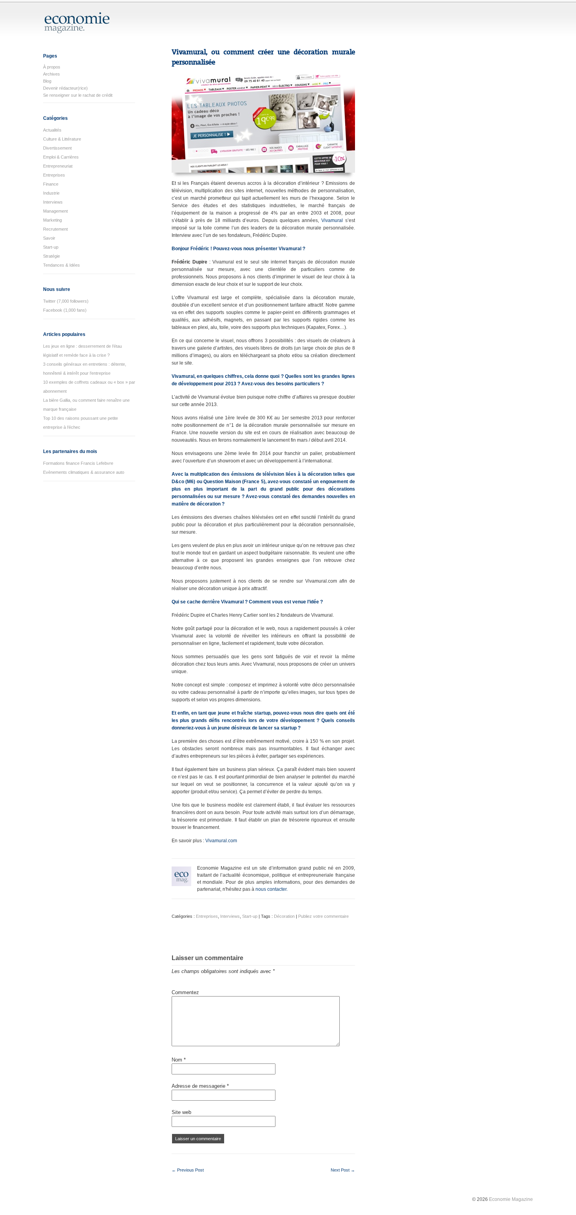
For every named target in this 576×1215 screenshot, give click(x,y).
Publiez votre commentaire (323, 916)
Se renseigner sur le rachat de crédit (77, 95)
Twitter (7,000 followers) (66, 301)
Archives (51, 74)
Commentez (185, 992)
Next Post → (343, 1170)
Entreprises (54, 175)
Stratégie (51, 256)
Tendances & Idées (61, 265)
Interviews (53, 202)
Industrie (51, 193)
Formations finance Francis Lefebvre (78, 463)
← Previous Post (188, 1170)
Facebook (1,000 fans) (65, 310)
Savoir (49, 238)
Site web (181, 1112)
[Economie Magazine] (77, 29)
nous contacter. (271, 889)
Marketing (52, 220)
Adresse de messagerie (200, 1086)
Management (55, 211)
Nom (179, 1060)
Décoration (284, 916)
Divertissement (57, 148)
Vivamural (332, 220)
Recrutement (55, 229)
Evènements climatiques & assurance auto (83, 472)
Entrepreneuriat (57, 166)
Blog (47, 81)
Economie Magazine (511, 1199)
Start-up (50, 247)
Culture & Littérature (62, 139)
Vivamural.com (221, 840)
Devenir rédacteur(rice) (65, 88)
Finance (50, 184)
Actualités (52, 130)
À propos (51, 67)
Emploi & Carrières (61, 157)
